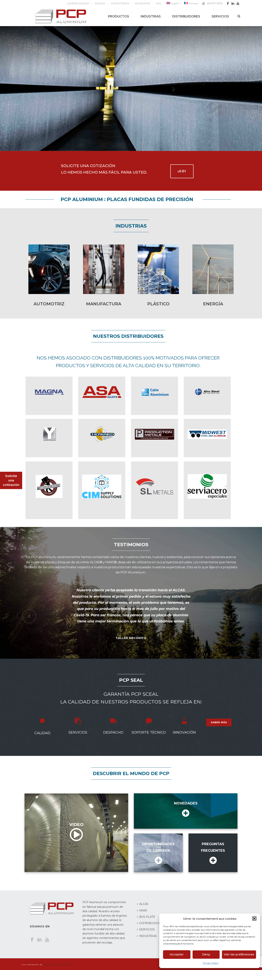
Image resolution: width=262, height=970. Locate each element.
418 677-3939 (214, 3)
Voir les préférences (239, 954)
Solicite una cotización (11, 480)
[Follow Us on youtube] (47, 939)
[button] (254, 918)
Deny (206, 954)
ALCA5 (143, 904)
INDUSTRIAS (151, 16)
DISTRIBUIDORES (186, 16)
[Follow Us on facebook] (32, 939)
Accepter (177, 954)
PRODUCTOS (118, 16)
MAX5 (143, 910)
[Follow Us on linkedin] (39, 939)
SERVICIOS (220, 16)
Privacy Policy (211, 963)
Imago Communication (56, 964)
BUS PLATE (147, 917)
